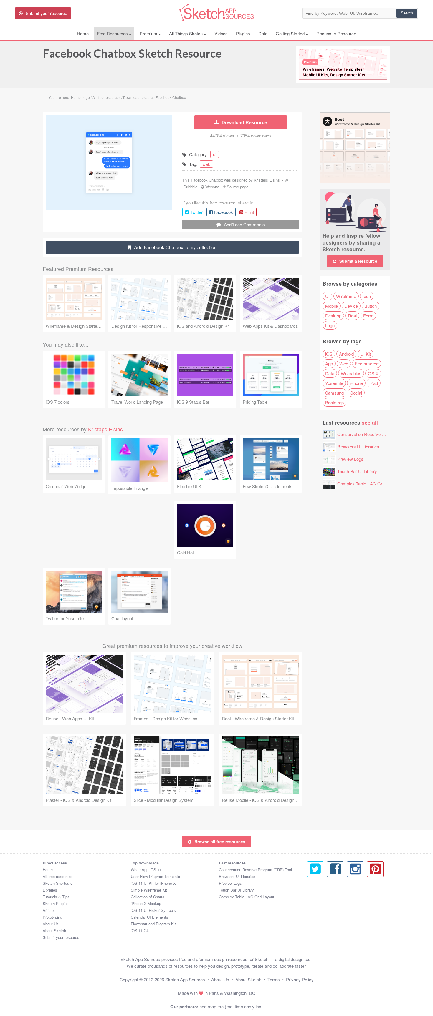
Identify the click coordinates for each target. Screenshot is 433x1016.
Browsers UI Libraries (358, 446)
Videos (221, 33)
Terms (273, 979)
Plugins (243, 33)
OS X (373, 373)
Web (343, 363)
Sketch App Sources (185, 979)
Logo (330, 325)
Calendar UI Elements (149, 917)
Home (83, 33)
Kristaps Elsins (267, 180)
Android (346, 354)
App (329, 363)
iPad (373, 383)
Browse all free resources (219, 841)
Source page (237, 186)
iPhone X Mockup (146, 903)
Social (356, 393)
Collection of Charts (147, 896)
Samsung (334, 393)
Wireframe (346, 296)
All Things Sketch (186, 33)
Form (368, 315)
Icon (367, 296)
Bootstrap (334, 402)
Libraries (50, 890)
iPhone (356, 383)
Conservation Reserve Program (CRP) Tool (379, 434)
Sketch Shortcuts (57, 883)
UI (327, 296)
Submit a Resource (358, 261)
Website (212, 186)
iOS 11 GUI (141, 930)
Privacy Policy (300, 979)
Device (351, 306)
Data (262, 33)
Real (352, 315)
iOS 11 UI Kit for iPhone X (153, 883)
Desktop (333, 315)
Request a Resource (336, 33)
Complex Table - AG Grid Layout (368, 483)
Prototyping (52, 917)
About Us (51, 924)
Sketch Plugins (56, 903)
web (206, 164)
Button (370, 306)
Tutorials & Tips (56, 896)
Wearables (351, 373)
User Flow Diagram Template (155, 876)
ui (214, 154)
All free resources (58, 876)
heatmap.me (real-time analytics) (231, 1006)
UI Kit (365, 354)
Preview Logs (350, 459)
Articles (49, 910)
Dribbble (190, 186)
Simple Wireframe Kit (149, 890)
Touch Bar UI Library (357, 471)
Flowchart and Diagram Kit (153, 924)
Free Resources (113, 33)
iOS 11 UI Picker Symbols (153, 910)
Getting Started (291, 33)
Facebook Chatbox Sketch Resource (132, 53)
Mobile (331, 306)
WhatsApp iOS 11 (146, 869)
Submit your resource (61, 937)
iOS (329, 354)
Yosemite (334, 383)
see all (370, 422)
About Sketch (54, 930)
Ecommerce (367, 363)
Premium (149, 33)
